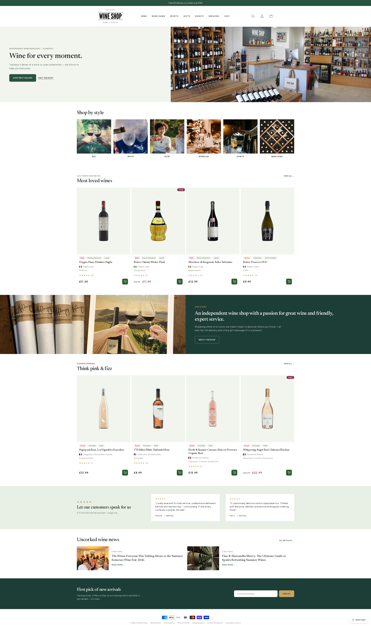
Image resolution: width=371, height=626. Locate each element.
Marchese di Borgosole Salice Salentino (210, 262)
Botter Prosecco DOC (255, 262)
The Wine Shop (141, 623)
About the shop (207, 340)
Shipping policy (198, 623)
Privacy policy (169, 623)
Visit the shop (45, 78)
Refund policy (156, 623)
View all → (289, 176)
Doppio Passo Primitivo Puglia (95, 262)
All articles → (286, 540)
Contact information (215, 623)
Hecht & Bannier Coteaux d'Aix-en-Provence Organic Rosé (212, 452)
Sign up (286, 594)
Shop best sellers (22, 78)
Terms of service (183, 623)
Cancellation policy (233, 623)
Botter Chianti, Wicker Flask (149, 262)
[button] (144, 16)
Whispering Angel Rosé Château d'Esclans (266, 450)
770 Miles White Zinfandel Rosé (151, 450)
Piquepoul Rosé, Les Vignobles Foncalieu (101, 450)
